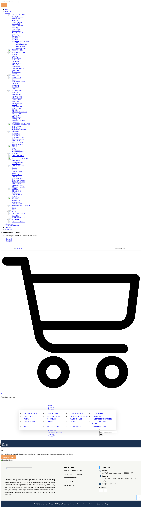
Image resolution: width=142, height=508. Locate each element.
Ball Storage (16, 150)
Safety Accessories (18, 139)
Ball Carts (15, 38)
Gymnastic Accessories (19, 130)
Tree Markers (16, 164)
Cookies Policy (102, 504)
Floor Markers (16, 94)
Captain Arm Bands (18, 32)
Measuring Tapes (17, 185)
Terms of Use (74, 504)
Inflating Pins (16, 36)
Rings (14, 208)
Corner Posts (16, 29)
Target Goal (16, 24)
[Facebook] (101, 490)
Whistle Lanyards (21, 44)
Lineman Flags (16, 31)
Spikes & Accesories (18, 182)
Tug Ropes (15, 122)
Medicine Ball (16, 191)
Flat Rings (15, 70)
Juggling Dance (17, 96)
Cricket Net (15, 85)
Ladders (14, 56)
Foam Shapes (16, 108)
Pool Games (16, 141)
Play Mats (15, 110)
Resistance (15, 73)
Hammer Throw (17, 175)
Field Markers (16, 63)
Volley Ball (15, 83)
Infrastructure (9, 224)
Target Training (17, 22)
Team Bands (16, 115)
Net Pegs (15, 34)
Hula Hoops (16, 128)
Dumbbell (15, 196)
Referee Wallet (20, 46)
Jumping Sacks (17, 103)
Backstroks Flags (17, 142)
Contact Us (8, 229)
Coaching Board (21, 48)
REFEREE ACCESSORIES (21, 41)
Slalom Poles (16, 18)
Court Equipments (17, 151)
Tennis (14, 88)
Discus (14, 169)
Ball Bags (15, 39)
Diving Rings (16, 135)
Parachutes (15, 101)
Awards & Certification (12, 226)
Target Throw (16, 99)
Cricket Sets (16, 200)
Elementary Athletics (18, 120)
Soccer (14, 80)
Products (7, 13)
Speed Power (16, 72)
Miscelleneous (16, 117)
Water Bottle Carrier (18, 68)
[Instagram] (105, 490)
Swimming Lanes (17, 144)
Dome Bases (16, 60)
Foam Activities (17, 106)
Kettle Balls (16, 193)
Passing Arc (16, 27)
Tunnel (14, 105)
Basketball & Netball (18, 82)
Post (13, 148)
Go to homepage (8, 457)
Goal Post (15, 20)
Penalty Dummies (17, 17)
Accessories (16, 202)
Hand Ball (15, 87)
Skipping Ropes (17, 194)
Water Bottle (16, 66)
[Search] (101, 434)
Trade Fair (8, 227)
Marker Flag (16, 160)
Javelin (14, 176)
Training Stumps (17, 204)
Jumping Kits (16, 61)
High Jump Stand (17, 178)
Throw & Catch (17, 98)
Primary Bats (16, 119)
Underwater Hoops (18, 137)
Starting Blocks (17, 171)
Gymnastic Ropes (17, 126)
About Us (8, 11)
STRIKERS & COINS (19, 217)
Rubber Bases (16, 58)
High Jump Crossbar (18, 180)
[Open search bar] (100, 430)
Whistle (18, 43)
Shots (14, 173)
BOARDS (15, 216)
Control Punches (17, 162)
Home (6, 9)
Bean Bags (15, 93)
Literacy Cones (17, 113)
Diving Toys (16, 134)
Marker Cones (16, 65)
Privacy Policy (88, 504)
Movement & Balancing (19, 112)
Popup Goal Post (17, 25)
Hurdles (14, 54)
